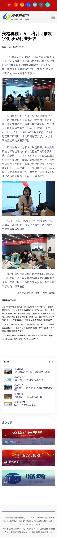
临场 (6, 482)
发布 (35, 5)
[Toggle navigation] (28, 17)
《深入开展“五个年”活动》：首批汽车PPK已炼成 (32, 372)
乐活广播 (20, 394)
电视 (22, 5)
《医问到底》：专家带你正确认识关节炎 (28, 380)
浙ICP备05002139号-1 (39, 521)
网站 (28, 5)
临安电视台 (20, 377)
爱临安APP (20, 402)
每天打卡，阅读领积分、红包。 (25, 405)
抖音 (47, 5)
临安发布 (20, 385)
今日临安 (20, 369)
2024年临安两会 (11, 462)
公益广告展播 (10, 441)
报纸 (9, 5)
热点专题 (7, 422)
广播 (16, 5)
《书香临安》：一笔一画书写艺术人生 (28, 397)
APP (41, 5)
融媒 (6, 362)
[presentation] (49, 362)
